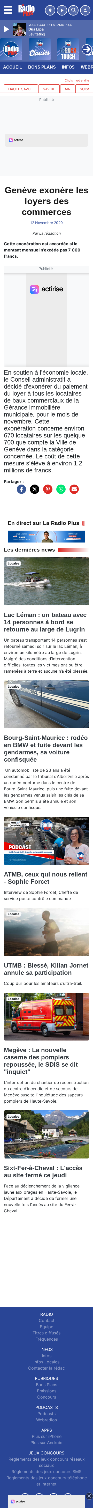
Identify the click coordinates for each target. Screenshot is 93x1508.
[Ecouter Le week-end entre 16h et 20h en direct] (46, 536)
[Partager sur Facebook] (20, 491)
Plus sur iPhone (46, 1436)
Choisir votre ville (77, 80)
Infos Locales (46, 1361)
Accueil (12, 67)
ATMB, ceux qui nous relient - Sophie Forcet (45, 878)
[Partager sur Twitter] (33, 491)
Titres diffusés (46, 1332)
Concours (46, 1397)
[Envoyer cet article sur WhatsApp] (60, 491)
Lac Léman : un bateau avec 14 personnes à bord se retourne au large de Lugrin (45, 622)
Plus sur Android (46, 1442)
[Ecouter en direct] (62, 10)
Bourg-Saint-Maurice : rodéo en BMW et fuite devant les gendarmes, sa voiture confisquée (46, 748)
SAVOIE (49, 89)
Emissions (46, 1390)
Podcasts (46, 1413)
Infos (68, 67)
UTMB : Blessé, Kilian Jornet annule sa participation (46, 969)
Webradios (46, 1419)
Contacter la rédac (46, 1368)
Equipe (46, 1326)
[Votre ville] (50, 10)
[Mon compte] (85, 10)
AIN (68, 89)
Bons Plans (42, 67)
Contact (47, 1320)
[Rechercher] (73, 10)
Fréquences (46, 1339)
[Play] (7, 29)
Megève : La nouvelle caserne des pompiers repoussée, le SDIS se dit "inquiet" (41, 1060)
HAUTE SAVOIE (21, 89)
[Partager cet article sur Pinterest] (46, 491)
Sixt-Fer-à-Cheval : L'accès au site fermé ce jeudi (43, 1171)
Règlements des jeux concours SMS (46, 1471)
